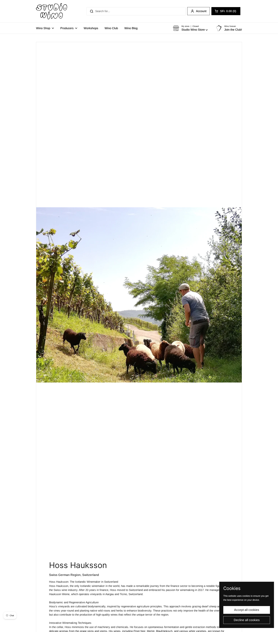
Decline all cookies (247, 620)
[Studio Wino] (51, 11)
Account (201, 11)
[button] (225, 11)
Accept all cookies (246, 610)
